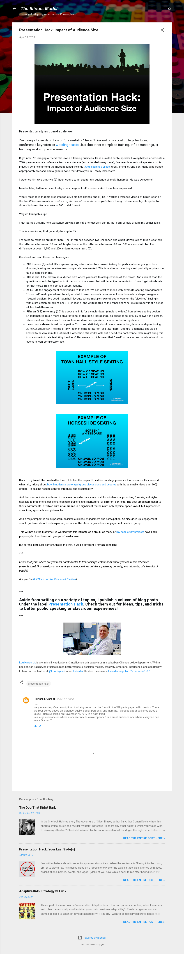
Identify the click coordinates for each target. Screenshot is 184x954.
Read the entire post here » (144, 838)
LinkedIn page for (129, 671)
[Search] (170, 9)
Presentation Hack (66, 604)
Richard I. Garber (44, 698)
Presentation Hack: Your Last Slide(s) (47, 849)
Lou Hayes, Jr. (27, 662)
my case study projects (130, 532)
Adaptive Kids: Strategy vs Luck (42, 891)
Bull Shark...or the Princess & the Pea (54, 579)
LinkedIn (78, 671)
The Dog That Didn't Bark (37, 807)
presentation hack (38, 683)
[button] (162, 30)
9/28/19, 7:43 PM (65, 699)
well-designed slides (97, 166)
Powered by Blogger (94, 937)
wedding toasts (67, 145)
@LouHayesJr (57, 671)
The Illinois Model (39, 8)
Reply (37, 725)
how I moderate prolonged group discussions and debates (81, 484)
